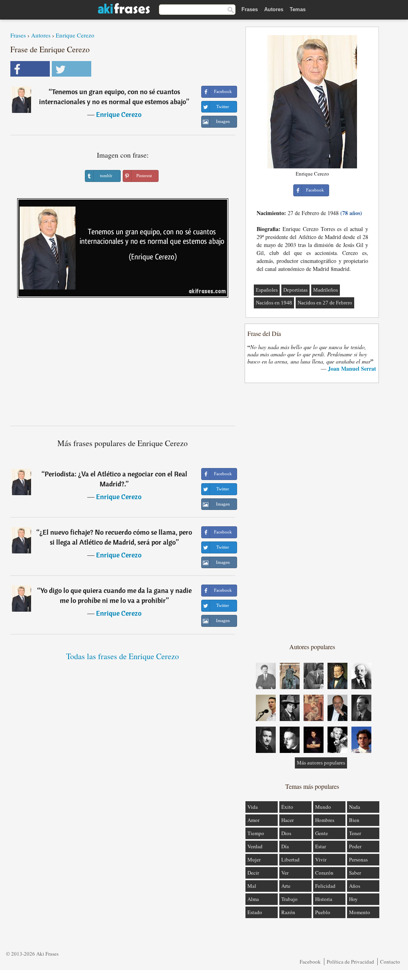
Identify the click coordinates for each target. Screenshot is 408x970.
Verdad (255, 846)
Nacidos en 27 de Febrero (325, 303)
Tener (355, 833)
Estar (320, 846)
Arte (285, 885)
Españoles (267, 290)
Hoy (353, 899)
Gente (321, 833)
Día (285, 846)
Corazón (324, 872)
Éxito (287, 806)
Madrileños (325, 290)
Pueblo (322, 912)
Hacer (287, 820)
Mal (251, 885)
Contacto (390, 961)
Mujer (254, 859)
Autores (273, 9)
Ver (284, 872)
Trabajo (289, 899)
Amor (253, 820)
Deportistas (295, 290)
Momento (359, 912)
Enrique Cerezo (75, 35)
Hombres (324, 820)
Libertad (290, 859)
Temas (298, 9)
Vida (252, 806)
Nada (354, 806)
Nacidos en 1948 (274, 303)
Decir (253, 872)
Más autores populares (321, 763)
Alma (253, 899)
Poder (355, 846)
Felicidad (325, 885)
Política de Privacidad (350, 961)
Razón (288, 912)
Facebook (310, 961)
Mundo (323, 806)
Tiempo (255, 833)
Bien (354, 820)
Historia (323, 899)
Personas (358, 859)
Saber (355, 872)
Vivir (320, 859)
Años (354, 885)
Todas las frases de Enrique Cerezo (122, 656)
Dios (286, 833)
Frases (249, 9)
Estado (254, 912)
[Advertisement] (123, 365)
